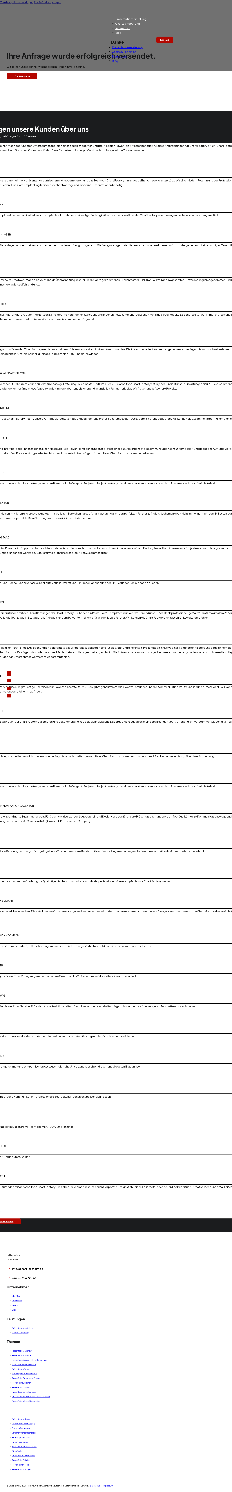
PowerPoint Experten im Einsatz (26, 1378)
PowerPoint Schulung (21, 1460)
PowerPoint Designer (21, 1383)
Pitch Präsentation (20, 1442)
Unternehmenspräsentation (24, 1433)
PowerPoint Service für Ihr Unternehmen (29, 1360)
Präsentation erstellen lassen (24, 1392)
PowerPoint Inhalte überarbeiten (26, 1401)
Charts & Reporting (127, 23)
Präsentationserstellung (130, 19)
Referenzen (122, 28)
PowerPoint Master (20, 1465)
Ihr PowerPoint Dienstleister (24, 1364)
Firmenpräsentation (21, 1428)
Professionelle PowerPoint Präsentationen (31, 1396)
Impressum (108, 1485)
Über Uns (16, 1296)
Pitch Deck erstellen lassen (23, 1455)
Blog (118, 32)
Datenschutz (96, 1485)
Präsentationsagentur (22, 1351)
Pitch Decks (17, 1451)
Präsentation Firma (20, 1369)
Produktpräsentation (21, 1437)
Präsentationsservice (21, 1355)
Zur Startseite (22, 76)
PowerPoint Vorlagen (21, 1469)
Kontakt (164, 39)
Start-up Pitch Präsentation (24, 1446)
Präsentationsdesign (21, 1419)
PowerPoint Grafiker (21, 1387)
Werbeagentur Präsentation (24, 1373)
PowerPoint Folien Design (23, 1423)
